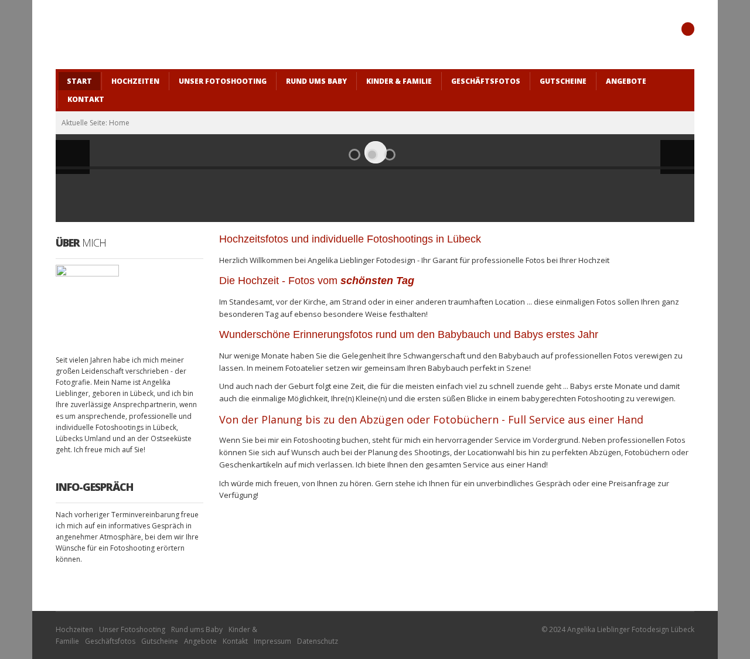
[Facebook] (687, 29)
